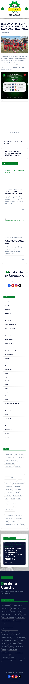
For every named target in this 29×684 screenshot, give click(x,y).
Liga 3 (7, 380)
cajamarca (14, 460)
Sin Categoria (8, 429)
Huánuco (7, 358)
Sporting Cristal (9, 518)
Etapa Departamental (11, 332)
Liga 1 (6, 373)
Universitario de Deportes (12, 524)
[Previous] (22, 538)
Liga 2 (7, 377)
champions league (10, 463)
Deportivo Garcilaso (19, 483)
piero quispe (9, 507)
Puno (6, 414)
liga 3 (19, 498)
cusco (20, 480)
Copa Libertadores (10, 317)
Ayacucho (7, 309)
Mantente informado (14, 274)
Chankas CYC (9, 466)
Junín (6, 365)
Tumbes (7, 433)
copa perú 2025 (9, 477)
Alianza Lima (9, 454)
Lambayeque (8, 369)
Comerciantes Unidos (18, 469)
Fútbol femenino (9, 347)
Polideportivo (8, 411)
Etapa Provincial (9, 343)
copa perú (21, 475)
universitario (15, 521)
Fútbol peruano (9, 354)
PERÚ (14, 504)
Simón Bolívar (9, 515)
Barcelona (8, 457)
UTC (23, 524)
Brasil (7, 460)
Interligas (8, 495)
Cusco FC (8, 483)
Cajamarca (8, 313)
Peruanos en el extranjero (12, 403)
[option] (14, 553)
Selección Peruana (10, 426)
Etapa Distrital (9, 335)
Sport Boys (19, 515)
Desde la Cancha (9, 586)
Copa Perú (8, 320)
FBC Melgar (19, 489)
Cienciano (18, 466)
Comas (7, 469)
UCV (7, 521)
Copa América (9, 472)
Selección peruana (10, 512)
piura (16, 507)
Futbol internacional (10, 350)
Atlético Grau (19, 454)
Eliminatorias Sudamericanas (13, 486)
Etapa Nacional (9, 339)
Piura (6, 407)
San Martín (8, 418)
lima (17, 501)
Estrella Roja (9, 489)
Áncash (7, 302)
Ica (6, 362)
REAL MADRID (9, 509)
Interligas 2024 (17, 495)
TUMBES (19, 518)
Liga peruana (9, 501)
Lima (6, 384)
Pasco (6, 399)
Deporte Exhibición (10, 328)
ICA (18, 492)
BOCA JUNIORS (18, 457)
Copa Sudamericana (10, 324)
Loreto (7, 395)
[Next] (24, 538)
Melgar (7, 504)
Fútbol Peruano (9, 492)
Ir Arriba (15, 680)
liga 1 (7, 498)
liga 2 (13, 498)
